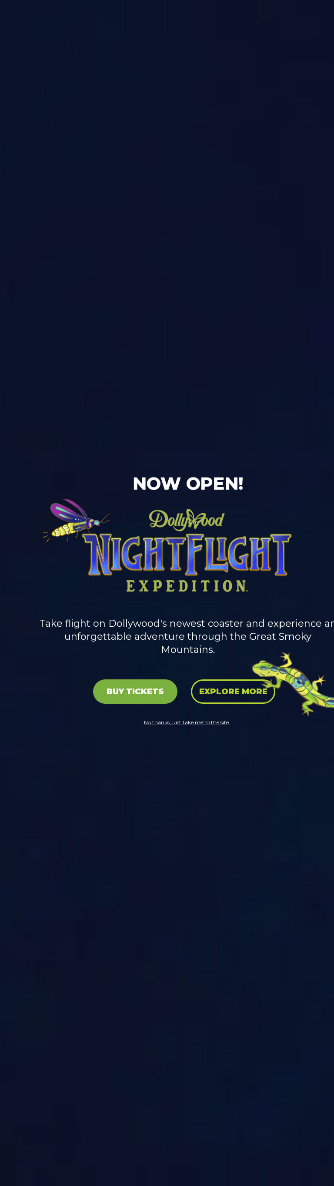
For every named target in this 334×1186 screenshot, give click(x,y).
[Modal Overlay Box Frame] (167, 593)
